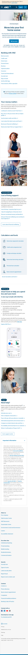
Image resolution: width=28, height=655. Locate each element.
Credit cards (4, 58)
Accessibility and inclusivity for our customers (13, 425)
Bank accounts (5, 56)
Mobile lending (5, 549)
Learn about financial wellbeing (10, 224)
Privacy (2, 626)
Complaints (4, 595)
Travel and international (7, 73)
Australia (5, 623)
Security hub (4, 76)
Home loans (4, 61)
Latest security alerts (6, 570)
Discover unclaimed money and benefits (12, 214)
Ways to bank (4, 78)
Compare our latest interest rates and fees (12, 423)
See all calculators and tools (10, 276)
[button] (25, 7)
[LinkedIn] (4, 611)
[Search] (16, 7)
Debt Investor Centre (6, 518)
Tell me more (14, 41)
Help (2, 635)
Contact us (4, 586)
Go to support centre (7, 434)
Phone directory (5, 589)
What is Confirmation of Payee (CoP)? (11, 428)
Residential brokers (6, 552)
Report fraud (4, 573)
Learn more (14, 2)
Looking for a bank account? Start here (12, 110)
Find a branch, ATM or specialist (9, 83)
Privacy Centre (12, 93)
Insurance (3, 71)
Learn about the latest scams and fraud (12, 121)
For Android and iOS (6, 617)
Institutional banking (6, 543)
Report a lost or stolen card (8, 577)
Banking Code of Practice (7, 601)
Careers (3, 530)
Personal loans (5, 63)
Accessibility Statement (7, 534)
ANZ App (19, 321)
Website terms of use (6, 629)
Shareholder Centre (6, 524)
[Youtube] (7, 611)
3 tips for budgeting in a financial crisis (11, 212)
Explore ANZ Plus (6, 324)
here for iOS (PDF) (12, 481)
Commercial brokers (6, 555)
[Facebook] (2, 611)
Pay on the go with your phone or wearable (13, 418)
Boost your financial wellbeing (10, 124)
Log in (20, 7)
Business (3, 66)
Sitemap (3, 632)
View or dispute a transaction (9, 415)
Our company (4, 515)
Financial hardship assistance (8, 598)
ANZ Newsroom (5, 521)
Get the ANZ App (5, 81)
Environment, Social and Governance (10, 527)
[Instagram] (10, 611)
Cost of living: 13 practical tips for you (11, 209)
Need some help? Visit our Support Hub (12, 127)
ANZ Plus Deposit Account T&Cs (17, 455)
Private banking (5, 546)
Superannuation (5, 68)
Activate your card (6, 413)
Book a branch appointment (8, 592)
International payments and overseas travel (13, 420)
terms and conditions (18, 450)
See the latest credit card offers (10, 118)
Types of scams (5, 567)
